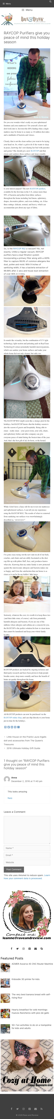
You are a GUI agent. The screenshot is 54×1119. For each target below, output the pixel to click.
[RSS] (41, 1109)
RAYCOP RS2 (19, 248)
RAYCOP (35, 150)
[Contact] (35, 948)
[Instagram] (23, 948)
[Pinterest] (29, 948)
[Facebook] (11, 948)
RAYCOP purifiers (37, 188)
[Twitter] (17, 948)
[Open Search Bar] (50, 1)
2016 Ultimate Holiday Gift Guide (23, 748)
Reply (10, 798)
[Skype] (41, 948)
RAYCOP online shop (13, 717)
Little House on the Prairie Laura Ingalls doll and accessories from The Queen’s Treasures (25, 741)
